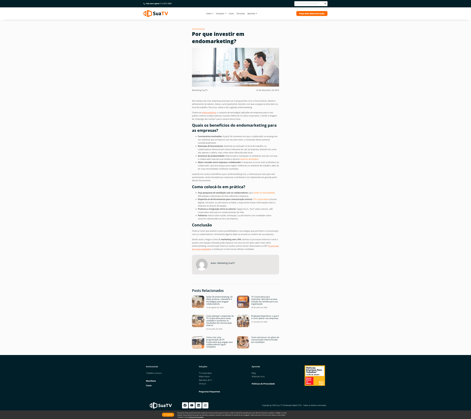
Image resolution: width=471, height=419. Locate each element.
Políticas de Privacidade (263, 384)
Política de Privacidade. (196, 417)
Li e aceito (168, 414)
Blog (254, 373)
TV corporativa (205, 373)
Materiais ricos (258, 376)
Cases (148, 385)
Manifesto (151, 381)
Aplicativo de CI (205, 380)
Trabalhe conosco (154, 373)
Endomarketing (198, 29)
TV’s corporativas (261, 199)
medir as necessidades (264, 192)
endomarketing (209, 112)
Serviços (202, 383)
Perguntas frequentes (209, 391)
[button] (311, 13)
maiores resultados (249, 159)
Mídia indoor (204, 376)
